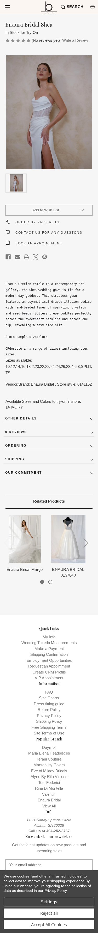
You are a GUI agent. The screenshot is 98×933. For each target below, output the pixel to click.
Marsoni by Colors (49, 765)
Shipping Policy (49, 721)
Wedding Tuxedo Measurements (49, 642)
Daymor (49, 747)
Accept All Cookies (49, 925)
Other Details (21, 418)
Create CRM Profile (49, 672)
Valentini (49, 794)
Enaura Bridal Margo (25, 569)
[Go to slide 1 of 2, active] (42, 582)
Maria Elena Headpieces (49, 753)
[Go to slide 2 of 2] (50, 582)
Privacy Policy (49, 715)
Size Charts (49, 698)
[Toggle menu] (7, 7)
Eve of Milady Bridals (49, 771)
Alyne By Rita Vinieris (49, 776)
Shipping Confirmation (49, 654)
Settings (49, 902)
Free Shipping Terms (49, 727)
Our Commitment (23, 472)
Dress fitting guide (49, 704)
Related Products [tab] (49, 501)
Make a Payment (49, 648)
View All (49, 806)
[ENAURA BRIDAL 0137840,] (68, 539)
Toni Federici (49, 782)
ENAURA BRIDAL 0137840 (68, 572)
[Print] (26, 257)
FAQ (49, 692)
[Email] (17, 257)
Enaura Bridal (49, 800)
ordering (15, 445)
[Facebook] (8, 257)
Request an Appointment (49, 666)
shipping (14, 459)
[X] (35, 257)
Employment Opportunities (49, 660)
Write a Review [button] (75, 40)
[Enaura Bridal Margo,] (24, 539)
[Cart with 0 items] (92, 7)
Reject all (49, 913)
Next (86, 543)
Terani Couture (49, 759)
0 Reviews (16, 432)
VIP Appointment (49, 678)
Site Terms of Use (49, 733)
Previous (7, 543)
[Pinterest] (44, 257)
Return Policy (49, 709)
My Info (49, 637)
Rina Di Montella (49, 788)
